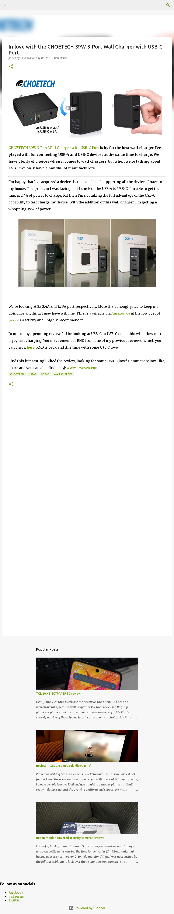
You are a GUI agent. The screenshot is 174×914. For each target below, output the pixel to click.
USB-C (45, 374)
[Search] (168, 5)
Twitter (14, 900)
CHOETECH (17, 374)
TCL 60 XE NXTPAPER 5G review (58, 693)
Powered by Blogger (89, 908)
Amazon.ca (120, 313)
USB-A (32, 374)
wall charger (63, 374)
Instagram (16, 896)
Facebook (15, 892)
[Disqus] (87, 458)
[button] (11, 67)
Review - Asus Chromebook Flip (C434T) (63, 765)
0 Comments (59, 58)
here (31, 347)
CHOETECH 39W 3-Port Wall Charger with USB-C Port (53, 148)
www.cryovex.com (82, 368)
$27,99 (13, 320)
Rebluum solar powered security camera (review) (70, 838)
